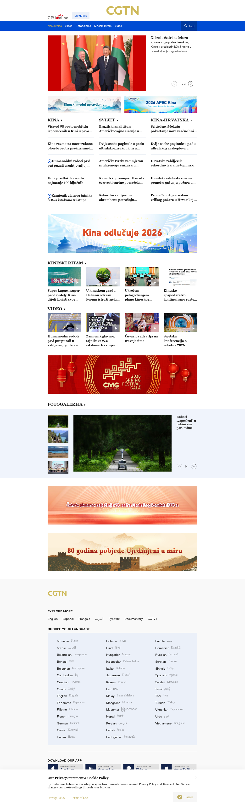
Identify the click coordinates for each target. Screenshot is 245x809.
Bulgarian (70, 668)
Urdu (162, 716)
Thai (161, 696)
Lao (112, 689)
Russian (166, 654)
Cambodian (67, 675)
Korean (116, 682)
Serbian (166, 661)
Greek (67, 730)
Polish (115, 730)
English (53, 619)
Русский (114, 619)
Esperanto (70, 703)
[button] (174, 84)
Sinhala (164, 668)
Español (68, 619)
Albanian (67, 641)
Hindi (113, 648)
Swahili (166, 682)
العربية (99, 619)
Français (84, 619)
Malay (120, 696)
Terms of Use (79, 798)
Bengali (65, 661)
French (67, 716)
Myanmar (121, 709)
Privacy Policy (56, 798)
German (68, 723)
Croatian (68, 682)
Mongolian (119, 703)
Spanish (166, 675)
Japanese (118, 675)
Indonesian (122, 661)
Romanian (167, 648)
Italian (115, 668)
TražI (192, 26)
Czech (66, 689)
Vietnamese (170, 723)
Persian (116, 723)
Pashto (164, 641)
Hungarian (118, 654)
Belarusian (72, 654)
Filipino (67, 709)
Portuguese (120, 737)
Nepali (114, 716)
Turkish (165, 703)
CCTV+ (152, 619)
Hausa (66, 737)
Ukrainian (169, 709)
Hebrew (116, 641)
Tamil (163, 689)
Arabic (66, 648)
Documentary (133, 619)
